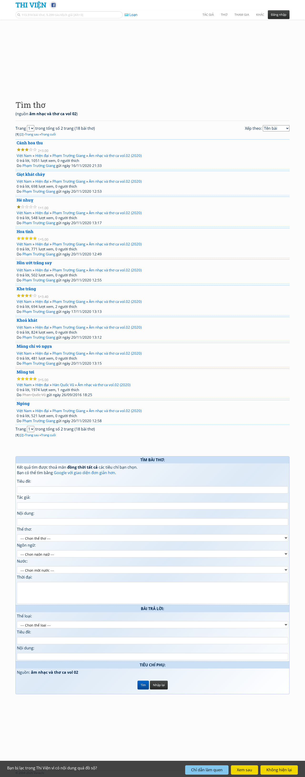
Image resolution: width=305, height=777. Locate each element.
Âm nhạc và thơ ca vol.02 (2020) (115, 155)
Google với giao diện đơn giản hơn (84, 472)
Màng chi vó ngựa (34, 346)
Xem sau (244, 769)
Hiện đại (42, 155)
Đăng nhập (278, 14)
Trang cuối (48, 134)
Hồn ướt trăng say (34, 262)
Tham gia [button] (241, 14)
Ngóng (23, 403)
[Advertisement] (152, 56)
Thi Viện (30, 4)
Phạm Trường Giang (68, 155)
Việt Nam (24, 155)
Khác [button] (260, 14)
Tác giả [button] (208, 14)
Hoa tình (25, 231)
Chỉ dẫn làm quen (207, 769)
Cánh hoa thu (30, 142)
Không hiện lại (279, 769)
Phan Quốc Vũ (34, 394)
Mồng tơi (25, 372)
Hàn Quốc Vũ (63, 384)
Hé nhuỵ (25, 200)
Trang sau (32, 134)
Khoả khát (27, 320)
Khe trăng (26, 288)
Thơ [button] (224, 14)
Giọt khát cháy (31, 174)
